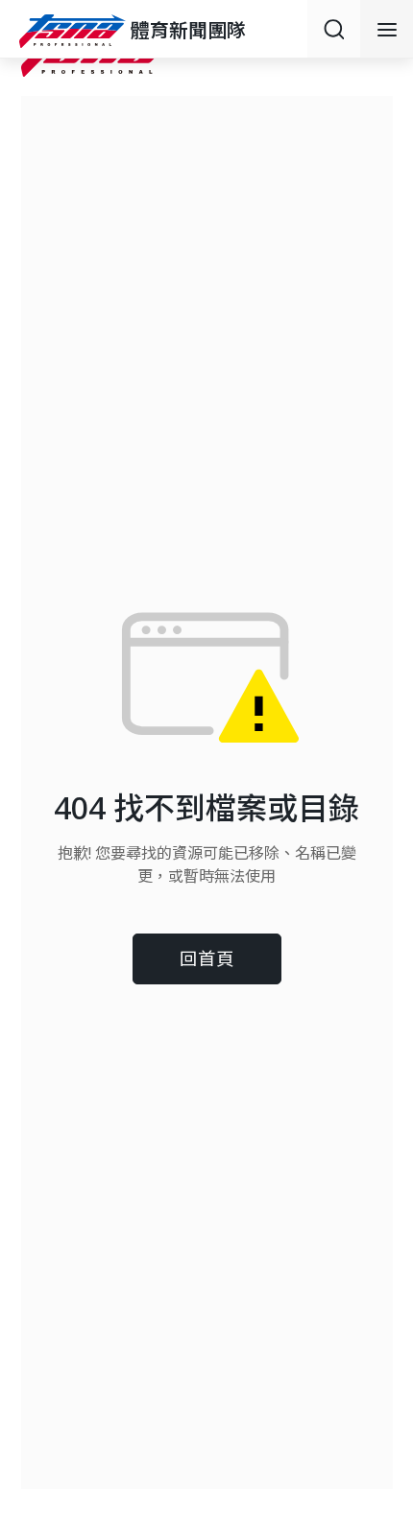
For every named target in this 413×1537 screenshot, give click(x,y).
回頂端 (374, 1364)
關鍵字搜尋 (333, 29)
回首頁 (207, 958)
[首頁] (75, 30)
